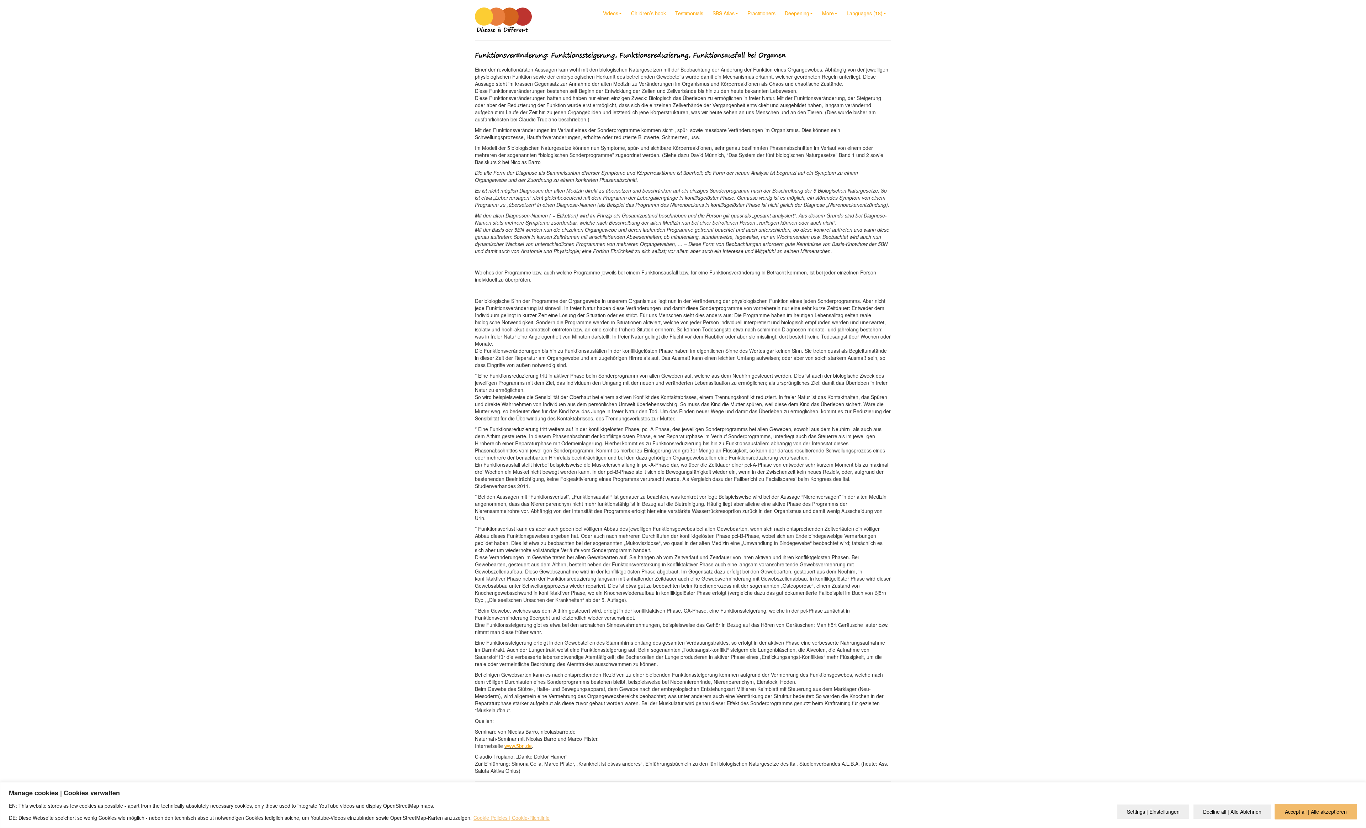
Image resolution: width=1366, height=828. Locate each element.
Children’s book (648, 13)
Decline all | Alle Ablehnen (1232, 811)
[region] (683, 805)
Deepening (797, 13)
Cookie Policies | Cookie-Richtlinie (511, 817)
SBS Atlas (724, 13)
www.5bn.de (518, 745)
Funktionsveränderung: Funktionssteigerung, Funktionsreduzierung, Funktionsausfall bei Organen (630, 55)
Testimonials (689, 13)
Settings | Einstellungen (1153, 811)
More (828, 13)
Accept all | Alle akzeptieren (1316, 811)
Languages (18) (865, 13)
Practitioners (761, 13)
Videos (610, 13)
